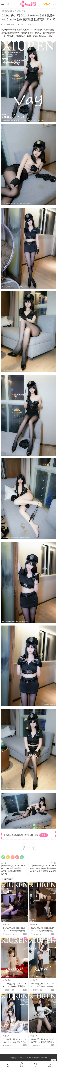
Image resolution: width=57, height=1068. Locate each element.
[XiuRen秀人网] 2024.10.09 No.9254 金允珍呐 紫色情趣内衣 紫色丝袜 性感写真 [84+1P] (43, 868)
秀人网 (20, 24)
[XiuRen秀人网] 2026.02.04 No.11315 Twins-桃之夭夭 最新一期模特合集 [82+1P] (14, 1040)
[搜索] (7, 3)
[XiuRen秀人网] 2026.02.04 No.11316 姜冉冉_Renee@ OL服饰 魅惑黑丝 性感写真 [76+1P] (42, 985)
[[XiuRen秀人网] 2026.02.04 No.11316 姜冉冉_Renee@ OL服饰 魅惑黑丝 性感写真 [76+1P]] (42, 958)
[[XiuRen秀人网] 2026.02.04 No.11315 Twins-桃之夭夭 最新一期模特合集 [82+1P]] (14, 1013)
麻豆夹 (31, 1058)
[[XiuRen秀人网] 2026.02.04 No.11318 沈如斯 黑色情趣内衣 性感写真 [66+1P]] (42, 902)
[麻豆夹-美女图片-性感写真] (28, 4)
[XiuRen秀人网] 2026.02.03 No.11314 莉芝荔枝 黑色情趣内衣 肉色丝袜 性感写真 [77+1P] (42, 1040)
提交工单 (43, 1058)
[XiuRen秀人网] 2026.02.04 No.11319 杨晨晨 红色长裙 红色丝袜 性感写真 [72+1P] (14, 929)
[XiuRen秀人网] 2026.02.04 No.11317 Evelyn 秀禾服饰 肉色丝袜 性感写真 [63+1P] (14, 985)
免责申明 (37, 1058)
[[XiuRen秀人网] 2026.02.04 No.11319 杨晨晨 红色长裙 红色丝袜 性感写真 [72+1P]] (14, 902)
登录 (43, 835)
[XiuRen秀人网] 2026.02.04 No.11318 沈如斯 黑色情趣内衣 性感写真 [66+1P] (42, 929)
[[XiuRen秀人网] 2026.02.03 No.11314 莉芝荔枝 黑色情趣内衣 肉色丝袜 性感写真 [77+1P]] (42, 1013)
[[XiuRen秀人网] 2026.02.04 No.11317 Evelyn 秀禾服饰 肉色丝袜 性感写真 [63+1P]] (14, 958)
